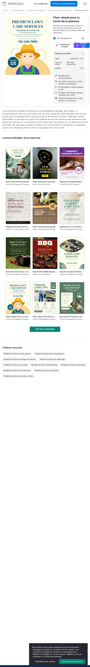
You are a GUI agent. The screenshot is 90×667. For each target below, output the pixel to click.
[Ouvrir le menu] (85, 3)
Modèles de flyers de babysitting (44, 365)
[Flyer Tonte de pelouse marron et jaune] (45, 208)
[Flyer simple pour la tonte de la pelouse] (18, 298)
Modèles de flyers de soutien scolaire (18, 376)
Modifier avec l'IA (83, 45)
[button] (63, 45)
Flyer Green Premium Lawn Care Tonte (72, 317)
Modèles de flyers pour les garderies (49, 354)
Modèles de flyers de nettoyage (52, 359)
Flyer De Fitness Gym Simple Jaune (45, 182)
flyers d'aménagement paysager (59, 10)
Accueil (5, 10)
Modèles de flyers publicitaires (47, 370)
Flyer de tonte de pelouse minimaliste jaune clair (72, 272)
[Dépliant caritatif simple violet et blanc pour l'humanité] (72, 163)
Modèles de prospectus (36, 10)
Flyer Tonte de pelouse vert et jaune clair (18, 182)
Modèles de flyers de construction (17, 370)
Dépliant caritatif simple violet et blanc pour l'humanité (72, 182)
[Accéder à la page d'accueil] (12, 4)
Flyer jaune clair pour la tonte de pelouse (45, 317)
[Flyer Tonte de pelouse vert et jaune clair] (18, 163)
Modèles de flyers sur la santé (15, 365)
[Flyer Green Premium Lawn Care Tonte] (72, 298)
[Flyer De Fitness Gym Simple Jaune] (45, 163)
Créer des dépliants (18, 10)
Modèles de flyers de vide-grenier (17, 354)
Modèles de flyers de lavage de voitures (20, 359)
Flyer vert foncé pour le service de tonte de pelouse (18, 272)
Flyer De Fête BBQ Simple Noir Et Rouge (45, 272)
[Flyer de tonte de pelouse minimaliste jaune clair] (72, 253)
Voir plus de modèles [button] (45, 329)
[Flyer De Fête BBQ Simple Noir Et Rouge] (45, 253)
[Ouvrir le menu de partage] (82, 38)
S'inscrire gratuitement (63, 3)
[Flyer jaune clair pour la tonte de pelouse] (45, 298)
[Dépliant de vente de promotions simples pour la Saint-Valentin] (18, 208)
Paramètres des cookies (45, 661)
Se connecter (41, 3)
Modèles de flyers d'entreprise (73, 365)
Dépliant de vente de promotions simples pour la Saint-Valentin (18, 227)
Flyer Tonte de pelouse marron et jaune (45, 227)
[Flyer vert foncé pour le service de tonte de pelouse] (18, 253)
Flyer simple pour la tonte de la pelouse (18, 317)
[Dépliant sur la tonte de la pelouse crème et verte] (72, 208)
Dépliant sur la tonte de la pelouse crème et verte (72, 227)
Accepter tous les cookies (72, 661)
